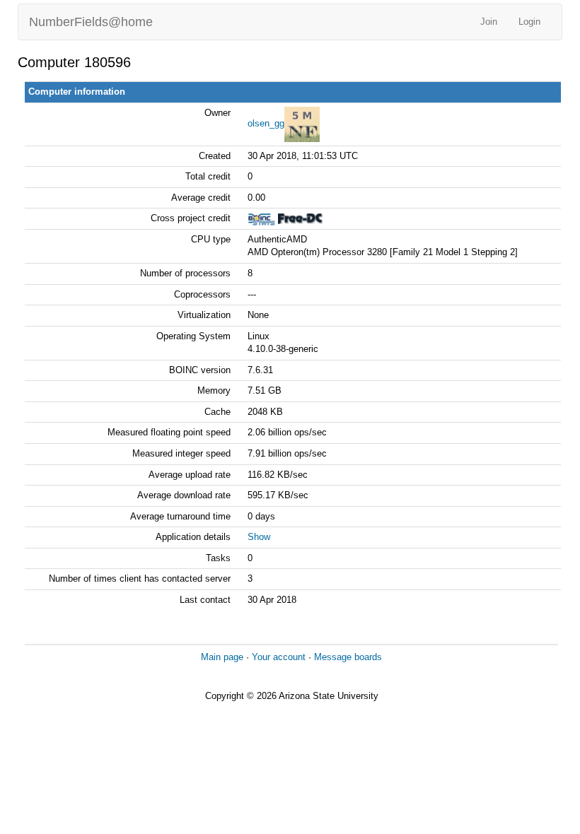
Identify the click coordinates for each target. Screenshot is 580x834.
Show (259, 536)
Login (529, 21)
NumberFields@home (91, 22)
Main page (222, 657)
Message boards (348, 657)
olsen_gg (266, 123)
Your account (279, 657)
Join (488, 21)
